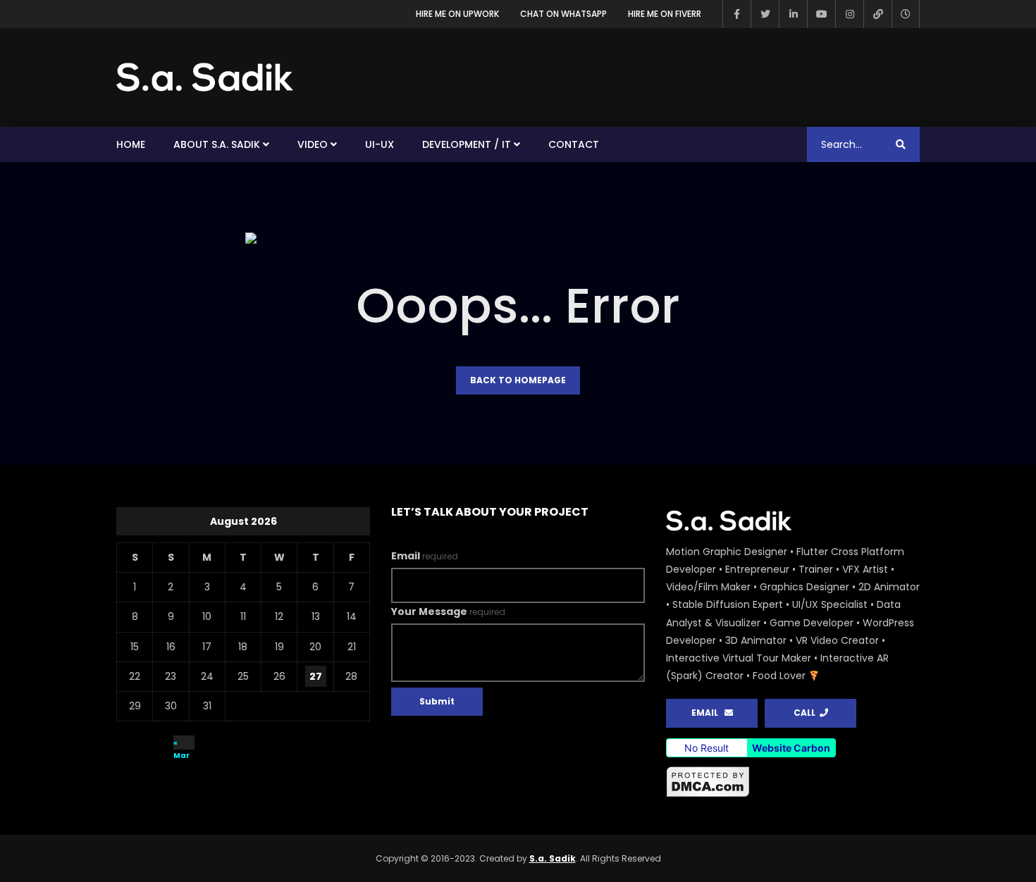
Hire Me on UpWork (457, 14)
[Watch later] (906, 14)
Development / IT (466, 144)
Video (312, 144)
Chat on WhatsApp (563, 14)
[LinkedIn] (793, 14)
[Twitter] (765, 14)
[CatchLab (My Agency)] (877, 14)
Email (424, 556)
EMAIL (707, 713)
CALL (807, 713)
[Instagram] (849, 14)
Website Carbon (791, 748)
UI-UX (379, 144)
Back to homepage (518, 380)
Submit (437, 701)
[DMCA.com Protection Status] (793, 782)
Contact (573, 144)
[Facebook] (736, 14)
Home (130, 144)
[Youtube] (821, 14)
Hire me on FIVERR (664, 14)
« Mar (181, 744)
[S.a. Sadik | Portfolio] (205, 77)
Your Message (448, 611)
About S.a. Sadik (216, 144)
